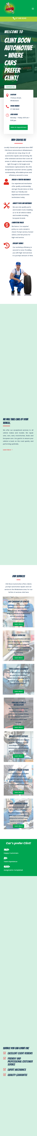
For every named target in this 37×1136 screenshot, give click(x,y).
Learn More (7, 450)
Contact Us (10, 87)
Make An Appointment (19, 127)
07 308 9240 (20, 18)
